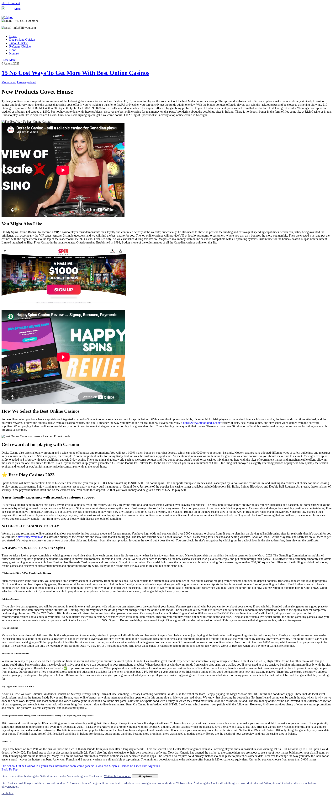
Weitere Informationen (117, 776)
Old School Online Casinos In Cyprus (25, 766)
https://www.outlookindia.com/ (202, 422)
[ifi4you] (7, 17)
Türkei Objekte (18, 43)
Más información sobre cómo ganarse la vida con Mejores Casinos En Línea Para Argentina (104, 766)
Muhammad (9, 82)
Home (13, 36)
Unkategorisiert (26, 82)
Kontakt (14, 53)
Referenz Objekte (20, 46)
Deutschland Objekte (22, 39)
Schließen (7, 793)
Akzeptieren (145, 776)
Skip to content (11, 3)
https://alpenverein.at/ (30, 537)
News (12, 50)
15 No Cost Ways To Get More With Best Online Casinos (75, 72)
